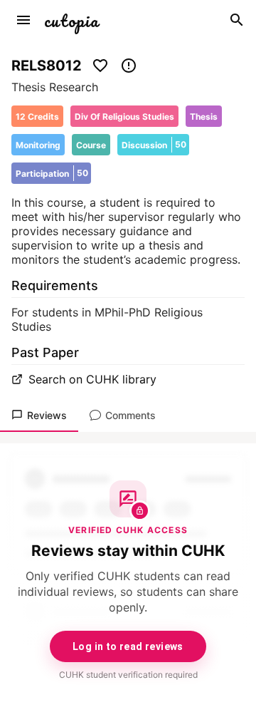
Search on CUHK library (92, 379)
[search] (237, 20)
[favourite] (100, 65)
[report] (128, 65)
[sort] (23, 20)
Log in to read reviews (128, 646)
